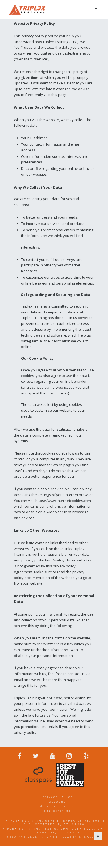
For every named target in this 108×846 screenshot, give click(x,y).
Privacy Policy (57, 797)
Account (57, 801)
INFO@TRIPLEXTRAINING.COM (70, 836)
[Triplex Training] (27, 9)
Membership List (57, 806)
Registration (57, 811)
